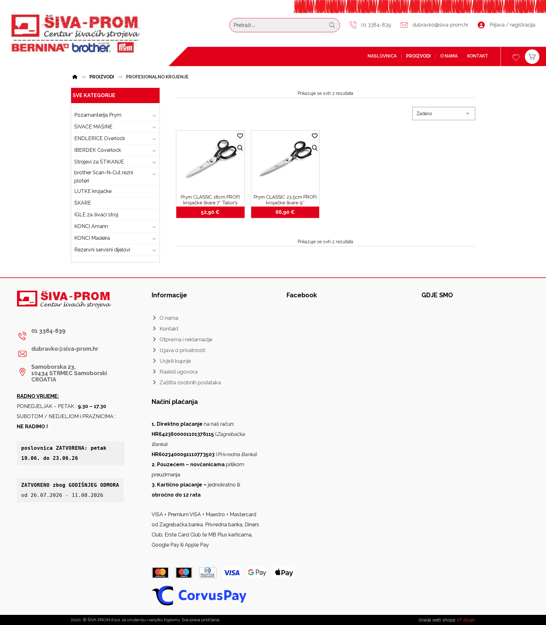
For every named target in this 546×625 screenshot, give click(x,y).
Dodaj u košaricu (213, 212)
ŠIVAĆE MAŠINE (93, 127)
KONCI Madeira (92, 238)
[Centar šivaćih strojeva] (75, 34)
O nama (169, 318)
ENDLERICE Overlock (99, 138)
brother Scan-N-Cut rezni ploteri (103, 177)
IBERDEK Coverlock (97, 150)
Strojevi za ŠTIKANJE (99, 162)
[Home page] (74, 76)
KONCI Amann (91, 226)
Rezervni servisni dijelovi (102, 250)
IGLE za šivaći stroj (96, 215)
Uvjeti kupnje (175, 361)
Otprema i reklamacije (186, 339)
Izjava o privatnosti (182, 350)
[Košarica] (532, 56)
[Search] (332, 25)
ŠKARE (82, 203)
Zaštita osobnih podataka (190, 382)
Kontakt (169, 328)
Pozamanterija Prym (97, 115)
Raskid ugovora (178, 371)
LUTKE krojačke (93, 191)
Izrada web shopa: (437, 619)
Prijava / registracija (512, 25)
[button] (68, 336)
